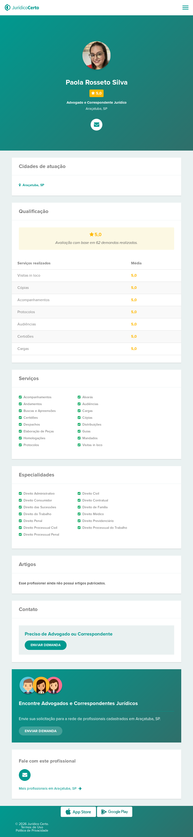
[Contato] (96, 125)
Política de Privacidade (32, 831)
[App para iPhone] (79, 817)
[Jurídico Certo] (22, 11)
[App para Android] (114, 817)
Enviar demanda (46, 645)
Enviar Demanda (40, 731)
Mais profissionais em (48, 788)
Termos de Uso (32, 827)
